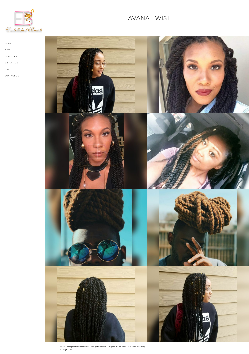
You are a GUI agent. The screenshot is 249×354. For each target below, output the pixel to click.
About (9, 50)
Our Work (11, 56)
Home (8, 43)
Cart (8, 69)
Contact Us (12, 76)
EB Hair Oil (11, 63)
